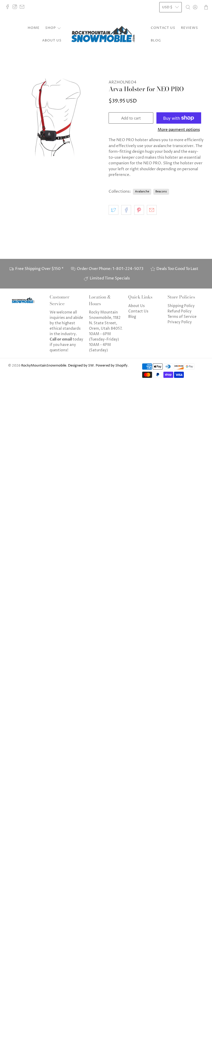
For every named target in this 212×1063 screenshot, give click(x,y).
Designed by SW (81, 365)
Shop (50, 27)
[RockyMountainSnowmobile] (106, 34)
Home (34, 27)
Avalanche (142, 191)
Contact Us (163, 27)
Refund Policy (180, 311)
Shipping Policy (181, 305)
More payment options (179, 129)
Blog (156, 40)
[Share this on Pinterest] (139, 210)
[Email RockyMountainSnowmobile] (23, 7)
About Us (52, 40)
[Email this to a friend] (152, 210)
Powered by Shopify (111, 365)
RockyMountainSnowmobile (43, 365)
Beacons (161, 191)
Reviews (189, 27)
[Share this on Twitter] (113, 210)
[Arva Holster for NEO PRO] (56, 117)
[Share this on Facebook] (126, 210)
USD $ (167, 7)
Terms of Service (182, 316)
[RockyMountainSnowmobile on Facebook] (8, 7)
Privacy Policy (180, 322)
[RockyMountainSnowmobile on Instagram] (16, 7)
